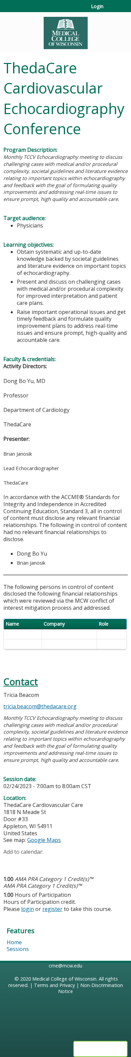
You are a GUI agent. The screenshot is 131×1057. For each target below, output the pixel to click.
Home (14, 942)
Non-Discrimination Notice (90, 988)
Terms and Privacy (54, 985)
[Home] (65, 30)
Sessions (18, 949)
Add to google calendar (10, 862)
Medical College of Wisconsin (64, 979)
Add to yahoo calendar (25, 862)
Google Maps (44, 840)
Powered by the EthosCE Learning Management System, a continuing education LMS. (100, 1049)
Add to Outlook (56, 862)
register (52, 909)
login (27, 909)
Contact (20, 681)
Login (97, 6)
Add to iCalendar (40, 862)
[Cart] (111, 10)
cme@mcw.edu (65, 965)
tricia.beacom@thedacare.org (40, 706)
